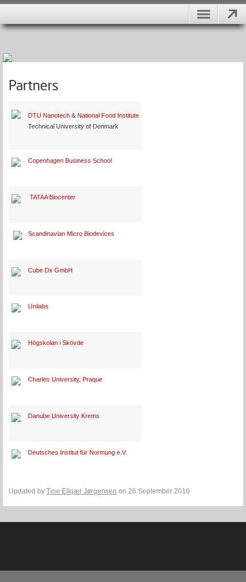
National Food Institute (108, 115)
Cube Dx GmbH (50, 270)
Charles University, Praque (65, 379)
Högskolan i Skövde (56, 342)
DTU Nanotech (49, 115)
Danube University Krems (64, 415)
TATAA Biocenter (53, 197)
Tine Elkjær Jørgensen (81, 491)
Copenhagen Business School (70, 160)
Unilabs (38, 306)
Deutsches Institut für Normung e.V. (77, 452)
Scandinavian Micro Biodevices (71, 233)
